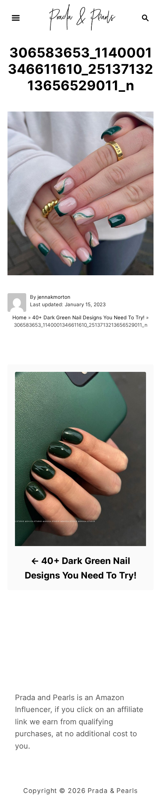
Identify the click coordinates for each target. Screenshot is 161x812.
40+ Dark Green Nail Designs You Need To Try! (88, 317)
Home (19, 317)
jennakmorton (53, 297)
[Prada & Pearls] (80, 17)
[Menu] (15, 17)
